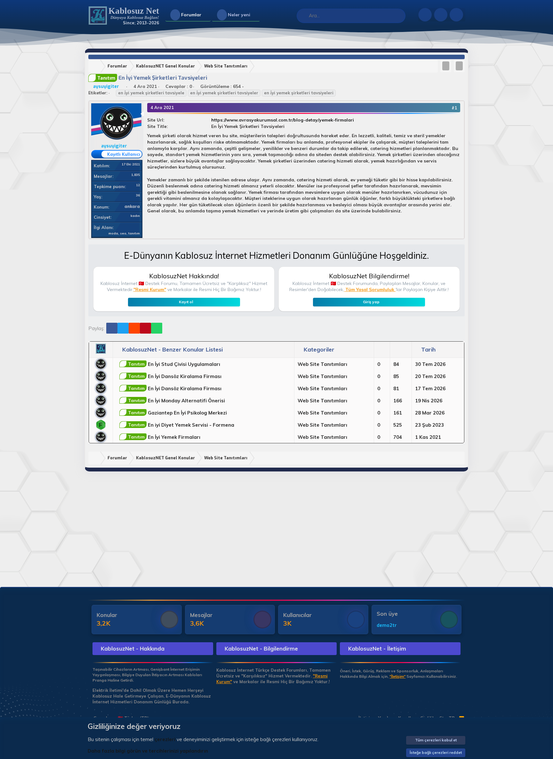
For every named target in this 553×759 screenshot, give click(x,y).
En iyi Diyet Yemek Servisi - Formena (181, 425)
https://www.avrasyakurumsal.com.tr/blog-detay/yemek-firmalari (282, 120)
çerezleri (165, 739)
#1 (454, 107)
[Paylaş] (445, 108)
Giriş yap (371, 301)
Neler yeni (239, 15)
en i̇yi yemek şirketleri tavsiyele (151, 92)
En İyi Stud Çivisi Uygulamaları (174, 364)
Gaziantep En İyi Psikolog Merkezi (177, 413)
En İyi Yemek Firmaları (164, 437)
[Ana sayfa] (95, 66)
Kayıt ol (186, 301)
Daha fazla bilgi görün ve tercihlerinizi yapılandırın (148, 751)
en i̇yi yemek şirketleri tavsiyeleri (298, 92)
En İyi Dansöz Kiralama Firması (174, 376)
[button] (207, 15)
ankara (132, 206)
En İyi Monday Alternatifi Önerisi (176, 401)
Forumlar (191, 15)
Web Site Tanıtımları (322, 364)
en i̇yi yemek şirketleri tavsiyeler (224, 92)
